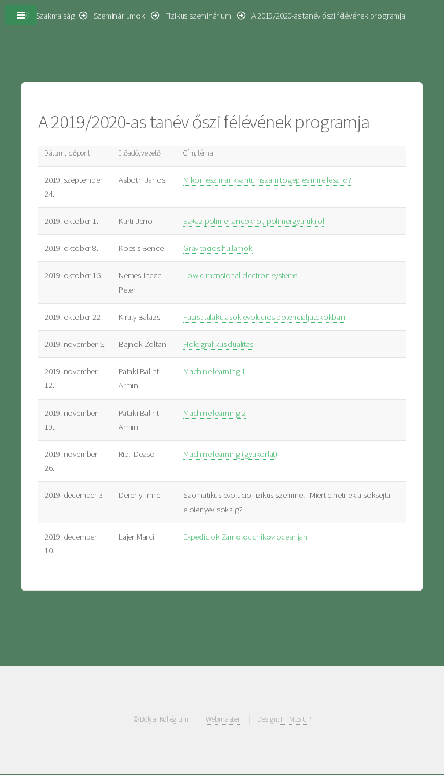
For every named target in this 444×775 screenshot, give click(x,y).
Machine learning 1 (214, 371)
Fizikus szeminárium (199, 15)
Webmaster (223, 719)
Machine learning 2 (214, 413)
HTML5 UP (295, 719)
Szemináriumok (120, 15)
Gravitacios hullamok (218, 248)
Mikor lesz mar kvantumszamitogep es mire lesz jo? (267, 180)
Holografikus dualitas (218, 344)
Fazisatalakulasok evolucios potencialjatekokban (264, 317)
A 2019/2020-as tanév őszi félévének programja (328, 15)
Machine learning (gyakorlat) (230, 454)
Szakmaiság (55, 15)
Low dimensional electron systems (240, 275)
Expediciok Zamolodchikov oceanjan (245, 537)
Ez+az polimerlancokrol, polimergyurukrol (253, 221)
